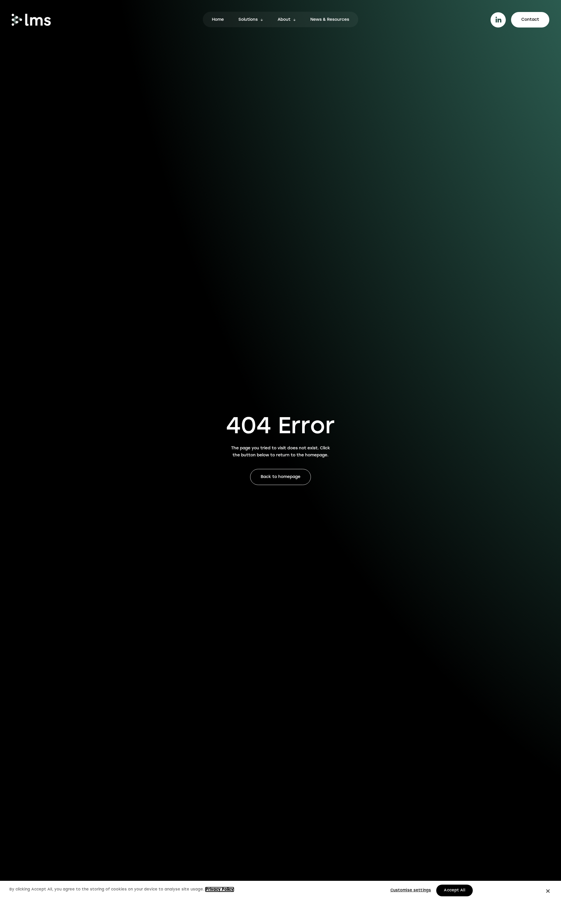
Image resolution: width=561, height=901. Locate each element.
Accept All (454, 890)
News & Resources (329, 20)
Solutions (248, 20)
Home (218, 20)
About (284, 20)
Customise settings (410, 890)
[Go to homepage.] (31, 20)
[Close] (548, 891)
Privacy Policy (219, 889)
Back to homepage (280, 477)
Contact (530, 20)
